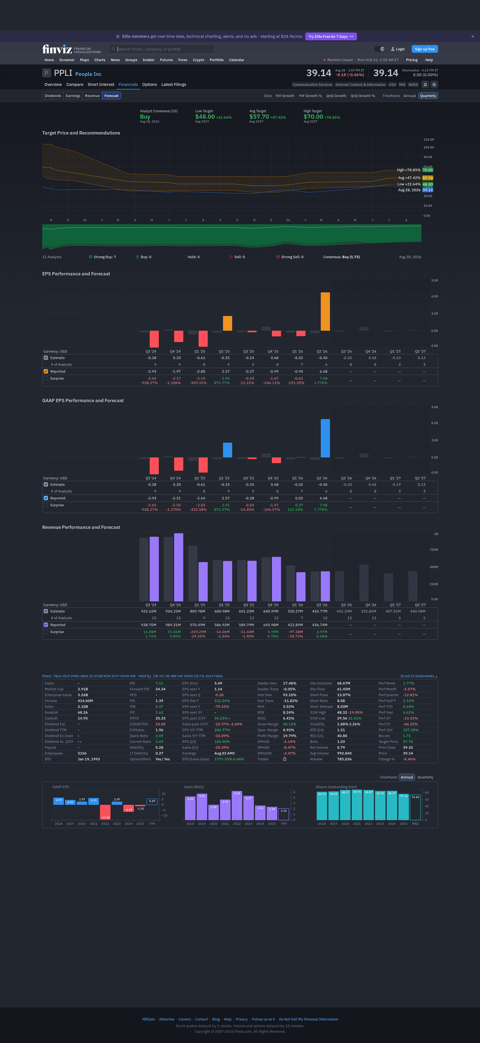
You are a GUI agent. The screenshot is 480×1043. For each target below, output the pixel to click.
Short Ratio (319, 700)
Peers (46, 676)
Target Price (388, 741)
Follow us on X (263, 1019)
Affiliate (148, 1019)
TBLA (57, 676)
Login (400, 49)
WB (133, 676)
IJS (196, 676)
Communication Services (312, 84)
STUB (98, 676)
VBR (173, 676)
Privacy (242, 1019)
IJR (155, 676)
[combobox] (161, 48)
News (115, 60)
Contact (201, 1019)
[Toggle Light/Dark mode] (380, 49)
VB (167, 676)
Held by (144, 676)
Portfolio (217, 60)
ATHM (124, 676)
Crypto (198, 60)
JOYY (115, 676)
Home (49, 60)
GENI (84, 676)
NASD (413, 84)
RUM (107, 676)
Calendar (236, 60)
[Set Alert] (425, 84)
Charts (99, 60)
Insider (148, 60)
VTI (161, 676)
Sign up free (425, 49)
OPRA (75, 676)
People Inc (88, 74)
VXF (180, 676)
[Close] (473, 36)
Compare (74, 84)
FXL (202, 676)
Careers (185, 1019)
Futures (166, 60)
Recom (384, 735)
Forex (183, 60)
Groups (131, 60)
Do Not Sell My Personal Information (308, 1019)
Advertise (166, 1019)
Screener (66, 60)
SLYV (209, 676)
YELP (66, 676)
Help (429, 60)
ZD (91, 676)
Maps (84, 60)
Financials (128, 84)
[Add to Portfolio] (434, 84)
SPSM (188, 676)
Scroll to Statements (417, 676)
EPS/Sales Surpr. (196, 759)
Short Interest (101, 84)
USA (392, 84)
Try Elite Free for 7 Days (328, 36)
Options (149, 84)
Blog (216, 1019)
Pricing (412, 60)
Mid (402, 84)
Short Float (319, 695)
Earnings (189, 753)
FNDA (218, 676)
